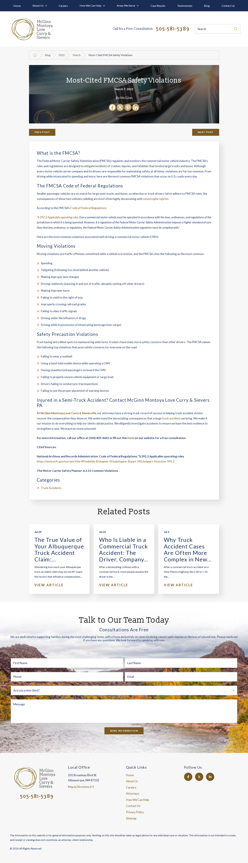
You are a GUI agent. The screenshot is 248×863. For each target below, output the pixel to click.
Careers (63, 5)
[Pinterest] (127, 107)
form (130, 438)
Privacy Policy (135, 812)
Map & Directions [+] (81, 787)
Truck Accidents (51, 488)
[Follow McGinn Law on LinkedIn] (210, 777)
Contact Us (228, 5)
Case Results (157, 5)
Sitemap (131, 818)
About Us (38, 5)
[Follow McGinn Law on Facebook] (188, 777)
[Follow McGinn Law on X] (199, 777)
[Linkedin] (135, 107)
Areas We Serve (126, 5)
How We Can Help (90, 5)
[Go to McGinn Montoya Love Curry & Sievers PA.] (35, 55)
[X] (120, 107)
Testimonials (184, 5)
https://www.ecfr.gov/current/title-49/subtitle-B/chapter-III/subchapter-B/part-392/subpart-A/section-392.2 (105, 461)
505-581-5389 (151, 29)
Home (17, 5)
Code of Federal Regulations (88, 208)
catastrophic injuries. (156, 199)
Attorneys (132, 793)
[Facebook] (112, 107)
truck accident (171, 418)
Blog (207, 5)
